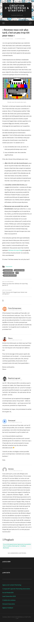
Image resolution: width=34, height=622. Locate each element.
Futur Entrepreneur (14, 308)
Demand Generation (8, 604)
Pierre (10, 338)
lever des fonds (9, 273)
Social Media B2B (8, 592)
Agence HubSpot (7, 608)
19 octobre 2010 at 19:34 (15, 340)
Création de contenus (9, 600)
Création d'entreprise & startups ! (17, 8)
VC (17, 273)
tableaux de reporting (15, 250)
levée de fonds (19, 270)
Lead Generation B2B (9, 596)
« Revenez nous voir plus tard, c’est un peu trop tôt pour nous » (15, 32)
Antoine (11, 469)
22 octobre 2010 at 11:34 (15, 380)
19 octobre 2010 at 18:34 (15, 310)
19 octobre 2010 (7, 38)
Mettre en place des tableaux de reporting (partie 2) (15, 283)
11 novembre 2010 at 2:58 (15, 470)
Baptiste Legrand (14, 378)
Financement (9, 266)
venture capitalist (10, 275)
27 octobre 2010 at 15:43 (15, 422)
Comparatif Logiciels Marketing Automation (16, 589)
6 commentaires (20, 38)
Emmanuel (11, 420)
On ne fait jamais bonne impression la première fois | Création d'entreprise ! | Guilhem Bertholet (17, 546)
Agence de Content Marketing (11, 585)
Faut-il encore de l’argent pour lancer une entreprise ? (14, 292)
